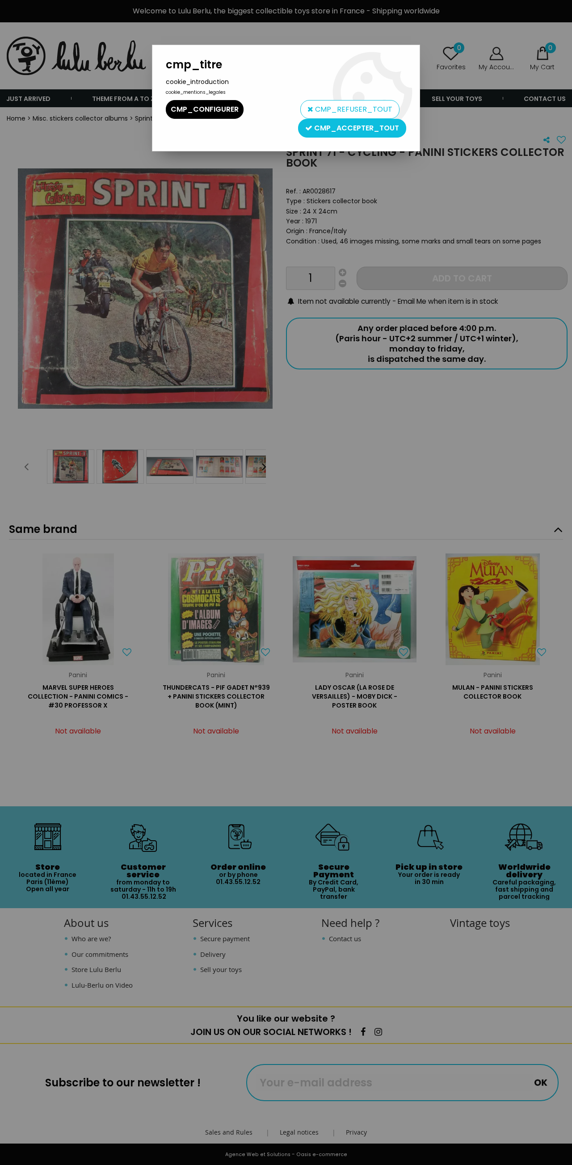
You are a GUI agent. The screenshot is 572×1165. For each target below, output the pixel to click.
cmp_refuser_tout (352, 109)
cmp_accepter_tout (355, 128)
